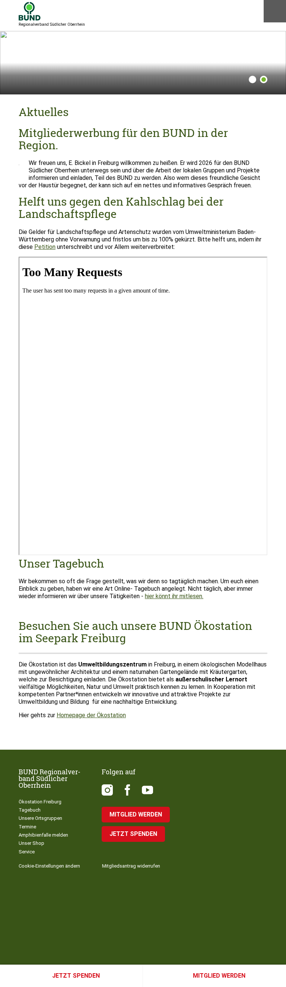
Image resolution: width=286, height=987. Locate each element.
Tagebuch (30, 810)
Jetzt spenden (76, 975)
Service (27, 852)
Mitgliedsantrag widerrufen (131, 866)
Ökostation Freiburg (40, 802)
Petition (44, 246)
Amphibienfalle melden (43, 835)
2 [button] (263, 79)
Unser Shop (31, 843)
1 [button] (252, 79)
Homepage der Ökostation (91, 715)
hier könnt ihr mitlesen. (174, 596)
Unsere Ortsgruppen (40, 818)
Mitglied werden (219, 975)
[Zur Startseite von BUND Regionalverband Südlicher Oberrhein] (30, 11)
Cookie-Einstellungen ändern (49, 866)
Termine (27, 827)
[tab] (250, 79)
